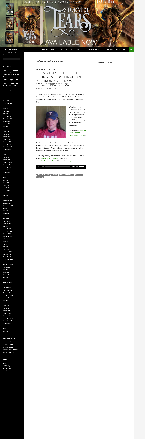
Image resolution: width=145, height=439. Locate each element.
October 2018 (7, 203)
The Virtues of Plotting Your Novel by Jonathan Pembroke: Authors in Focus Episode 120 (58, 79)
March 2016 (6, 280)
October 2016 (7, 262)
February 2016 (7, 282)
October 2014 (7, 323)
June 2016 (6, 272)
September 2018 (8, 205)
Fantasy (54, 174)
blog (69, 161)
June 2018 (6, 213)
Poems (72, 49)
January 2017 (7, 254)
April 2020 (6, 157)
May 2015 (6, 305)
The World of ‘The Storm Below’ (117, 49)
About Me (45, 49)
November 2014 (8, 321)
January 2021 (7, 142)
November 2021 (8, 119)
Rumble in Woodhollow (49, 158)
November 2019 (8, 170)
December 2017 (7, 229)
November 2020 (8, 147)
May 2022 (6, 111)
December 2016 (7, 257)
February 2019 (7, 193)
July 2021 (6, 126)
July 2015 (6, 300)
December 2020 (7, 144)
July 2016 (6, 269)
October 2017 (7, 234)
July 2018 (6, 211)
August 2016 (6, 267)
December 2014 (7, 318)
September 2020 (8, 152)
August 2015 (6, 298)
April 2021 (6, 134)
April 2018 (6, 218)
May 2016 (6, 275)
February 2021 (7, 139)
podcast (79, 174)
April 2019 (6, 188)
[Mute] (77, 167)
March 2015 (6, 310)
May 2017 (6, 244)
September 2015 (8, 295)
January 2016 (7, 285)
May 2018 (6, 216)
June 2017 (6, 241)
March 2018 (6, 221)
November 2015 (8, 290)
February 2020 (7, 162)
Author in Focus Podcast (45, 69)
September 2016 (8, 264)
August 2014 (6, 328)
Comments (7, 368)
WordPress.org (7, 371)
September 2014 (8, 326)
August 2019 (6, 177)
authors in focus (43, 174)
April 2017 (6, 246)
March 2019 (6, 190)
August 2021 (6, 124)
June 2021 (6, 129)
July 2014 (6, 331)
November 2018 (8, 200)
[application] (61, 167)
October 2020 (7, 149)
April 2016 (6, 277)
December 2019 (7, 167)
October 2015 (7, 292)
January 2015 (7, 316)
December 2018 (7, 198)
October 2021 (7, 121)
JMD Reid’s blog (10, 49)
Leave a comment (57, 88)
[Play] (38, 167)
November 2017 (8, 231)
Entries (6, 365)
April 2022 (6, 113)
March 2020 (6, 159)
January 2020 (7, 165)
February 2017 (7, 252)
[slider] (82, 166)
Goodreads (53, 161)
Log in (4, 363)
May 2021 (6, 131)
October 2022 (7, 106)
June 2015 (6, 303)
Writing (40, 177)
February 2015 (7, 313)
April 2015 (6, 308)
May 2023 (6, 101)
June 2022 (6, 108)
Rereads (79, 49)
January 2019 (7, 195)
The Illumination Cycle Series (93, 49)
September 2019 (8, 175)
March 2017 (6, 249)
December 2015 (7, 287)
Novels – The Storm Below (59, 49)
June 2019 (6, 182)
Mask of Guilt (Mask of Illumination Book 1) (77, 132)
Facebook (41, 161)
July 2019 (6, 180)
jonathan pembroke (66, 174)
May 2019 (6, 185)
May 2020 (6, 154)
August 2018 (6, 208)
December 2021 (7, 116)
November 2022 (8, 103)
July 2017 (6, 239)
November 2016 (8, 259)
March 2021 (6, 136)
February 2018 (7, 223)
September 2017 (8, 236)
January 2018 (7, 226)
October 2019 (7, 172)
